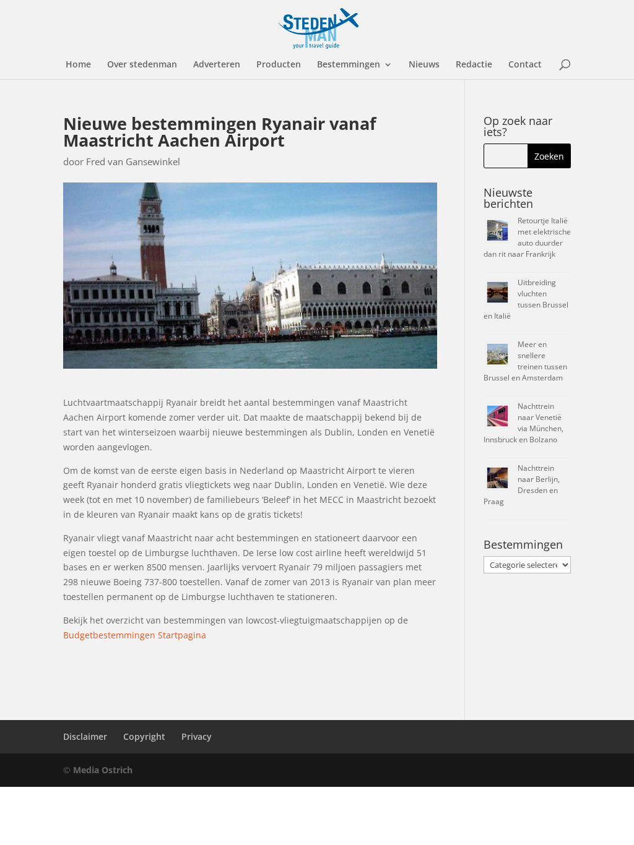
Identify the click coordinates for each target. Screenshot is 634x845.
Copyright (144, 736)
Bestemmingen (348, 65)
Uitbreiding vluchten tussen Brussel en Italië (526, 299)
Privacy (196, 736)
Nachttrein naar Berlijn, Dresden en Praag (522, 485)
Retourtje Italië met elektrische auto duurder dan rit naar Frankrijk (527, 237)
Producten (278, 65)
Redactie (474, 65)
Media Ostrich (102, 770)
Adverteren (216, 65)
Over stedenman (142, 65)
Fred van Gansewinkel (133, 161)
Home (78, 65)
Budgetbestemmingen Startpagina (134, 635)
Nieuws (424, 65)
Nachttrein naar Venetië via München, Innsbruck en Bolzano (523, 423)
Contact (525, 65)
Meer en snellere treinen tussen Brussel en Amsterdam (525, 361)
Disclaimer (85, 736)
